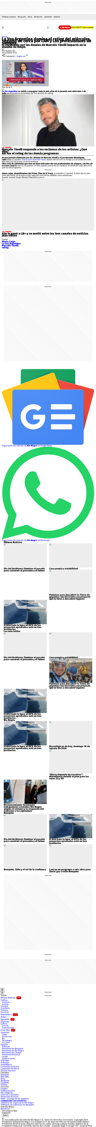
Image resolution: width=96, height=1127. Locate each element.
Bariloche (38, 17)
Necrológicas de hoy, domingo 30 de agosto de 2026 (69, 747)
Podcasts (5, 1063)
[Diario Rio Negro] (3, 1118)
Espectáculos (8, 1028)
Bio (3, 1039)
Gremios (6, 1002)
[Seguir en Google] (3, 89)
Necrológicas (7, 1093)
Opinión (4, 1045)
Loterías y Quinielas (10, 1095)
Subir (5, 1115)
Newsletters (9, 1014)
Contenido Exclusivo (10, 1067)
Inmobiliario (6, 1065)
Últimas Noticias (11, 998)
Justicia (5, 1004)
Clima (4, 1035)
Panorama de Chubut (11, 1053)
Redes (5, 37)
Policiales (5, 1061)
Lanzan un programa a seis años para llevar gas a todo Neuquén (70, 870)
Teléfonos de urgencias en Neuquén (17, 1105)
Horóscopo (7, 1037)
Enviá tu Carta (8, 1059)
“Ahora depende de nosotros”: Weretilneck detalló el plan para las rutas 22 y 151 (69, 776)
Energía (4, 1006)
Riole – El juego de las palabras (15, 1099)
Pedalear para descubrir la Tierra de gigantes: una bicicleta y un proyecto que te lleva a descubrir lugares (69, 596)
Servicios (5, 1012)
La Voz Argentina (10, 91)
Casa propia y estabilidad (63, 568)
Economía (5, 1008)
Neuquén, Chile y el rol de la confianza (25, 869)
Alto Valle (5, 1077)
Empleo (4, 1089)
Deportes (5, 1022)
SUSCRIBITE (82, 27)
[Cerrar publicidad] (2, 989)
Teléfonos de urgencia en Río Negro (17, 1103)
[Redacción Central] (3, 49)
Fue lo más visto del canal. (34, 159)
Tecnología (7, 1041)
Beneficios (5, 1109)
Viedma (57, 17)
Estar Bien (8, 1030)
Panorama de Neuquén (12, 1049)
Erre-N (5, 1026)
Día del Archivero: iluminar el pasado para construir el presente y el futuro (24, 569)
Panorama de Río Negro (13, 1051)
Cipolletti (48, 17)
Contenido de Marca (10, 1069)
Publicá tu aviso (8, 1091)
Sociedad (5, 1033)
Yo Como (6, 1043)
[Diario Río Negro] (48, 27)
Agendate (7, 1019)
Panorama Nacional (11, 1055)
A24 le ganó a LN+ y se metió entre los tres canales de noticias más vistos (45, 234)
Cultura (4, 1024)
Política (4, 1000)
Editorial (6, 1047)
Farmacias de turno (9, 1097)
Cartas (5, 1057)
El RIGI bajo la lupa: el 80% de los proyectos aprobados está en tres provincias (23, 627)
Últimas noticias (9, 17)
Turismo (4, 1010)
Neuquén (22, 17)
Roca (30, 17)
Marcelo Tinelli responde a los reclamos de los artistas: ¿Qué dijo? (44, 150)
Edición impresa (8, 1071)
